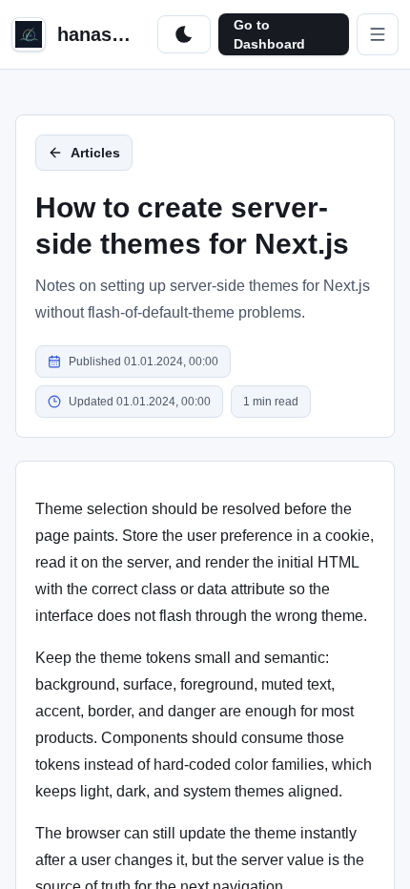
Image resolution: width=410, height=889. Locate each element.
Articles (95, 152)
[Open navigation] (378, 34)
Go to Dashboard (269, 34)
